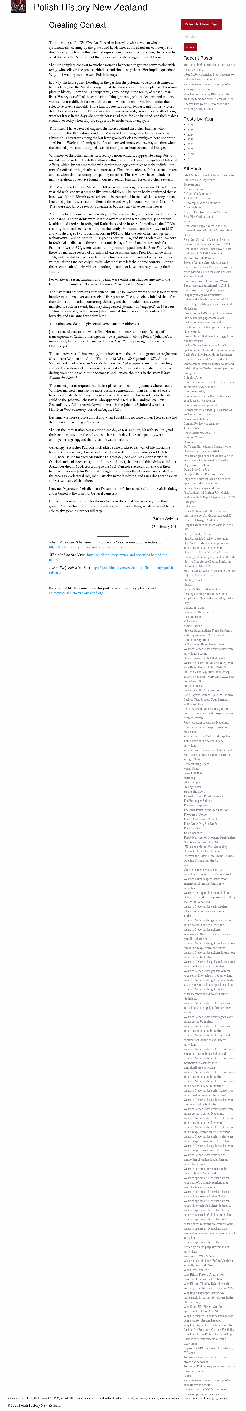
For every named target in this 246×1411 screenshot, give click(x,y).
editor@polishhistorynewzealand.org (76, 593)
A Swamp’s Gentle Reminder (202, 203)
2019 (190, 159)
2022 (190, 144)
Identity (188, 585)
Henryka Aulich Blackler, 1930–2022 (206, 539)
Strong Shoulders (194, 792)
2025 (190, 130)
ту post (188, 1376)
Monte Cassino (193, 626)
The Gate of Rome (195, 815)
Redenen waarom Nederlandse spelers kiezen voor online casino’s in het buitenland (207, 741)
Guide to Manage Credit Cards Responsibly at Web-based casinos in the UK (208, 524)
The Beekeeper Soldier (198, 801)
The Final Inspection (196, 805)
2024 (190, 135)
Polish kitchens (193, 686)
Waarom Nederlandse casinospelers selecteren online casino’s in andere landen (205, 911)
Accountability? (193, 207)
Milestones (190, 621)
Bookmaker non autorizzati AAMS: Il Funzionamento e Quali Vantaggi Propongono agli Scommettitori (207, 290)
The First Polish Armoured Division (206, 810)
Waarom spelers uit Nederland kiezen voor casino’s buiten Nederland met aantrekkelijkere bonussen (207, 1182)
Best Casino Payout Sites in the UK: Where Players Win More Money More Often (208, 230)
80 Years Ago (192, 184)
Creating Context (194, 437)
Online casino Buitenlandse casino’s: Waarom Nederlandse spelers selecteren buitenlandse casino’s (208, 649)
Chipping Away (193, 378)
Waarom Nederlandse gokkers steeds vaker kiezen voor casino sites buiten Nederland (206, 994)
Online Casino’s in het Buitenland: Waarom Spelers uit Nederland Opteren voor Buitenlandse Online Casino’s (208, 662)
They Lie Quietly (194, 828)
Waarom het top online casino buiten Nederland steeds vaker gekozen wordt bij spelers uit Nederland (209, 897)
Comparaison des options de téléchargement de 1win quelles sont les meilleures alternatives (208, 409)
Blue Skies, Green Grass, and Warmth (207, 281)
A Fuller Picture (194, 189)
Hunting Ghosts (194, 580)
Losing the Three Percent (199, 612)
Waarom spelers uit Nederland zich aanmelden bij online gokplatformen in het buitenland (209, 1233)
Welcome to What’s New (199, 1256)
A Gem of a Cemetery (197, 194)
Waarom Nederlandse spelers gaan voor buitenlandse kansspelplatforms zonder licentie (208, 1007)
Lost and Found (193, 617)
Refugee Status (193, 759)
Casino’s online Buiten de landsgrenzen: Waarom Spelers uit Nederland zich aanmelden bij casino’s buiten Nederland (209, 359)
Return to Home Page (201, 24)
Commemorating (194, 391)
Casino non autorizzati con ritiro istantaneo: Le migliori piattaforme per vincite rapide (207, 327)
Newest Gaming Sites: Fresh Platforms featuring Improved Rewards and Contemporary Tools (208, 635)
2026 (190, 125)
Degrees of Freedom (196, 465)
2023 (190, 139)
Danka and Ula (193, 442)
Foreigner (190, 502)
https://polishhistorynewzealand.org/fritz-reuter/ (86, 547)
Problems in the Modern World (203, 690)
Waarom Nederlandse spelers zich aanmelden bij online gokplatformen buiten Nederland (206, 1159)
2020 (190, 154)
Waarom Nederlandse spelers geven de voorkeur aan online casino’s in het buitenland (207, 1040)
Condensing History (196, 419)
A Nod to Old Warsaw (197, 198)
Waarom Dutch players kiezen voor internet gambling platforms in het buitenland (205, 883)
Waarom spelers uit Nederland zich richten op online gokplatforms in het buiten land (206, 1246)
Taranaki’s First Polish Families (203, 796)
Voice (187, 865)
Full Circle (190, 506)
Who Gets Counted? (196, 1270)
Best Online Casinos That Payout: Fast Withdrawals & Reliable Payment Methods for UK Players (207, 253)
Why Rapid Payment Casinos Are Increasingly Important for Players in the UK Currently (208, 1297)
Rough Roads (192, 769)
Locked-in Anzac (194, 608)
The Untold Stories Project (200, 819)
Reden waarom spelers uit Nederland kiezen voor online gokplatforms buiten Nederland (207, 727)
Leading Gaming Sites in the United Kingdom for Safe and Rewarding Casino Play (209, 598)
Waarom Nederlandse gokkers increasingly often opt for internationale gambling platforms (208, 934)
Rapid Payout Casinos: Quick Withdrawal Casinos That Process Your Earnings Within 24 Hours (209, 699)
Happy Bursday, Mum (197, 534)
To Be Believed (193, 833)
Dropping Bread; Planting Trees (203, 474)
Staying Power (192, 787)
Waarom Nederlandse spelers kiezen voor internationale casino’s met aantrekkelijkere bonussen (209, 1063)
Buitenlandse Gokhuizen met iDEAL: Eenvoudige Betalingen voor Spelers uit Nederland (208, 304)
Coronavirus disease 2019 (199, 433)
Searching (190, 778)
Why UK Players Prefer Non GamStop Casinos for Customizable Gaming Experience (208, 1338)
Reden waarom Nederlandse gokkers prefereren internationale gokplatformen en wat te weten (208, 713)
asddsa (188, 221)
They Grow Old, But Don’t (200, 824)
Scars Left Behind (195, 773)
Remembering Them (196, 764)
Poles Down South (195, 681)
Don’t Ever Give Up (196, 470)
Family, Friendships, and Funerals (204, 488)
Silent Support (192, 782)
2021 (190, 149)
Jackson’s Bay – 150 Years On (202, 589)
